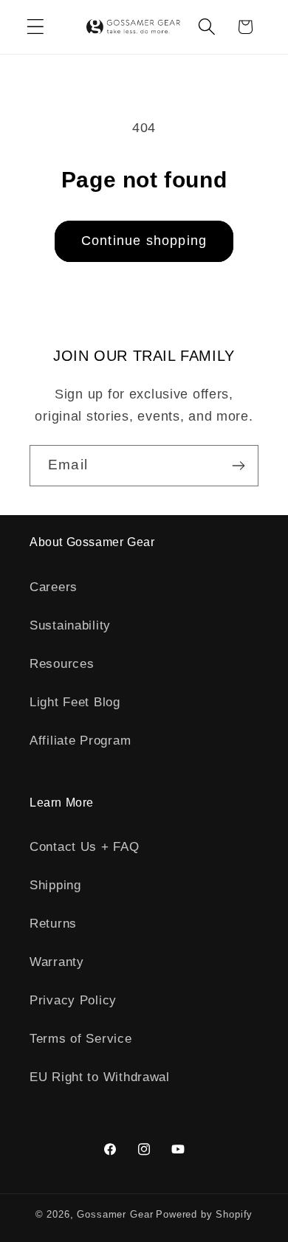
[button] (35, 26)
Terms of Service (81, 1039)
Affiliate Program (80, 741)
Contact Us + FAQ (85, 847)
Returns (53, 924)
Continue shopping (144, 240)
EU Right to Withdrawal (100, 1077)
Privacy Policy (73, 1000)
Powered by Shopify (204, 1214)
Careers (54, 587)
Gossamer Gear (115, 1214)
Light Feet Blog (75, 702)
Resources (62, 664)
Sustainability (70, 625)
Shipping (55, 885)
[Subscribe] (238, 465)
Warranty (57, 962)
